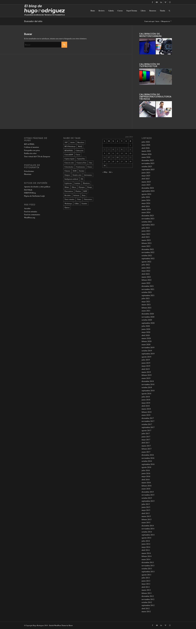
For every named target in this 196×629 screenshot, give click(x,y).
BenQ (80, 146)
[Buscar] (169, 10)
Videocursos (88, 199)
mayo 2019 (146, 366)
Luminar (77, 183)
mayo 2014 (146, 547)
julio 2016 (146, 470)
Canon (78, 154)
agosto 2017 (146, 430)
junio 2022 (146, 267)
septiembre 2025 (148, 169)
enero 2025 (146, 184)
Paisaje (89, 187)
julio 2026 (146, 142)
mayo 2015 (146, 510)
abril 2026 (146, 148)
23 (104, 161)
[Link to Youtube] (157, 2)
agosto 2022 (146, 261)
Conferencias (80, 167)
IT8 (82, 179)
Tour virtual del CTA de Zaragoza (37, 156)
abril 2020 (146, 335)
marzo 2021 (146, 304)
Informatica (88, 175)
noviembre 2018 (148, 384)
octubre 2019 (147, 350)
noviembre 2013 (148, 565)
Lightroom (68, 183)
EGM (74, 171)
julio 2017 (146, 433)
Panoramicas (69, 191)
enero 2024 (146, 212)
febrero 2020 (147, 341)
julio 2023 (146, 228)
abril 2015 (146, 513)
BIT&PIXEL (69, 150)
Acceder (27, 208)
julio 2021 (146, 298)
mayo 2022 (146, 270)
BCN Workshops (70, 146)
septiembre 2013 (148, 571)
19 (117, 157)
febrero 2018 (147, 412)
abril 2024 (146, 206)
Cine (90, 163)
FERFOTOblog (30, 192)
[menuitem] (93, 10)
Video (79, 199)
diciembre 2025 (148, 160)
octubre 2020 (147, 320)
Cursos (90, 167)
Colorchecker (69, 167)
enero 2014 (146, 559)
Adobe (72, 142)
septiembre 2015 (148, 501)
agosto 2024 (146, 194)
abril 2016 (146, 479)
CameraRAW (69, 154)
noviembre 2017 (148, 421)
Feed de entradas (30, 211)
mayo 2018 (146, 402)
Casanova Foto (81, 163)
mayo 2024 (146, 203)
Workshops (68, 203)
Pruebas (78, 191)
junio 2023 (146, 231)
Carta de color (69, 163)
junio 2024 (146, 200)
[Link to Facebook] (152, 2)
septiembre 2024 (148, 191)
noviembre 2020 (148, 317)
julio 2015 (146, 504)
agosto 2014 (146, 537)
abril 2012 (146, 608)
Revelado (68, 195)
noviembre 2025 (148, 163)
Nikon (74, 187)
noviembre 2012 (148, 599)
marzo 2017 (146, 445)
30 (104, 165)
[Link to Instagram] (170, 2)
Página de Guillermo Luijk (34, 196)
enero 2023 (146, 246)
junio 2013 (146, 580)
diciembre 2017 (148, 418)
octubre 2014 (147, 531)
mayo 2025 (146, 175)
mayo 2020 (146, 332)
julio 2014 (146, 541)
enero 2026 (146, 157)
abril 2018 (146, 406)
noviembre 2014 (148, 528)
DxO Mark (28, 189)
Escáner (81, 171)
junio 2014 (146, 544)
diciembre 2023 (148, 215)
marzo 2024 (146, 209)
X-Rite (77, 203)
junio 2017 (146, 436)
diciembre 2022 (148, 249)
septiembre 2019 (148, 353)
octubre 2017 (147, 424)
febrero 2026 (147, 154)
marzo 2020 (146, 338)
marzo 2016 (146, 482)
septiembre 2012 (148, 605)
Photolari (27, 174)
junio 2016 (146, 473)
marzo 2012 (146, 611)
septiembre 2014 (148, 534)
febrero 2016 (147, 485)
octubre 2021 (147, 292)
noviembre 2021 (148, 289)
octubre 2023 (147, 221)
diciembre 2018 (148, 381)
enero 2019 (146, 378)
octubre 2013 (147, 568)
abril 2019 (146, 369)
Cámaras (67, 171)
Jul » (111, 172)
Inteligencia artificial (71, 179)
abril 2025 (146, 178)
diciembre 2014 (148, 525)
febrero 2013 (147, 593)
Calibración (79, 150)
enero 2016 (146, 488)
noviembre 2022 (148, 252)
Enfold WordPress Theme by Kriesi (61, 625)
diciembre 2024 (148, 188)
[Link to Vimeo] (165, 2)
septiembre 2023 (148, 224)
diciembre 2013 (148, 562)
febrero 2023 (147, 243)
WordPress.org (29, 217)
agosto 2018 (146, 393)
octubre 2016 (147, 461)
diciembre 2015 (148, 491)
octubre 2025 (147, 166)
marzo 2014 (146, 553)
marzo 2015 (146, 516)
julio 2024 (146, 197)
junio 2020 (146, 329)
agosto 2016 (146, 467)
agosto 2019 (146, 356)
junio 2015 (146, 507)
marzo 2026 (146, 151)
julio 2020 (146, 326)
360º (66, 142)
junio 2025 (146, 172)
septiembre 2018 (148, 390)
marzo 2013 (146, 590)
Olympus (82, 187)
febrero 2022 (147, 280)
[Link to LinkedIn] (161, 2)
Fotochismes (29, 171)
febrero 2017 (147, 448)
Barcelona (80, 142)
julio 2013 (146, 577)
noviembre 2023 (148, 218)
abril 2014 (146, 550)
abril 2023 (146, 237)
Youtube (84, 203)
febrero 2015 (147, 519)
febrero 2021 (147, 307)
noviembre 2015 (148, 494)
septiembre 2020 (148, 323)
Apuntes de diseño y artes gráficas (37, 186)
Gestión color (77, 175)
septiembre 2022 (148, 258)
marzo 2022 (146, 277)
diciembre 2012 (148, 596)
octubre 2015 (147, 498)
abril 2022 (146, 274)
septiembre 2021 (148, 295)
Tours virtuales (69, 199)
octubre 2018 (147, 387)
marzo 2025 (146, 181)
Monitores (86, 183)
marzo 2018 (146, 409)
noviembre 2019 (148, 347)
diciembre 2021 (148, 286)
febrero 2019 (147, 375)
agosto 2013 (146, 574)
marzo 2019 (146, 372)
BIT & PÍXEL (29, 144)
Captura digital (69, 159)
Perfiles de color (30, 153)
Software (76, 195)
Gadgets (67, 175)
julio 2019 (146, 359)
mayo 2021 (146, 301)
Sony (84, 195)
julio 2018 (146, 396)
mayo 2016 (146, 476)
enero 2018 (146, 415)
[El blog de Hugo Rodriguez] (44, 10)
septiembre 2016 (148, 464)
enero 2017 (146, 452)
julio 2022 (146, 264)
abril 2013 (146, 587)
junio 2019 (146, 363)
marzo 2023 (146, 240)
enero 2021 (146, 310)
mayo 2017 (146, 439)
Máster (67, 187)
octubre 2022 (147, 255)
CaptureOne (81, 159)
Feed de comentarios (32, 214)
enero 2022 (146, 283)
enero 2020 (146, 344)
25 (113, 161)
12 (117, 153)
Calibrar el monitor (31, 147)
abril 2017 (146, 442)
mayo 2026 (146, 145)
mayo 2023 (146, 234)
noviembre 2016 (148, 458)
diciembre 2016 (148, 455)
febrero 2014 (147, 556)
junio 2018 (146, 399)
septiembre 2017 (148, 427)
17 (109, 157)
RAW (85, 191)
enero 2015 (146, 522)
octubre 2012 (147, 602)
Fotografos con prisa (32, 150)
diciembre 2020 (148, 313)
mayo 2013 (146, 583)
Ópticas (67, 207)
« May (104, 172)
